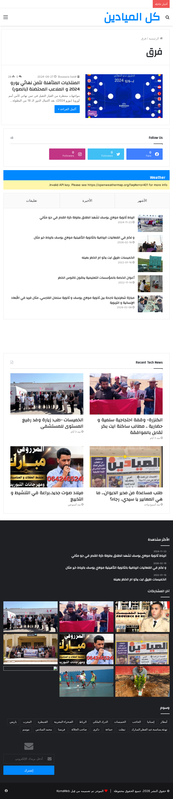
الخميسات (120, 721)
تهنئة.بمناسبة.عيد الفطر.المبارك (149, 729)
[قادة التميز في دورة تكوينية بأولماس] (30, 649)
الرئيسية (154, 38)
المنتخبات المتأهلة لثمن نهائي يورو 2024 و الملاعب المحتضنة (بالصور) (45, 86)
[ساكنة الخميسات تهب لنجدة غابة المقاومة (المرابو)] (142, 681)
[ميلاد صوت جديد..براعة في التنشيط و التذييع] (46, 466)
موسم (26, 729)
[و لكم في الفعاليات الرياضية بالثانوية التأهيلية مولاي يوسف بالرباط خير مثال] (150, 243)
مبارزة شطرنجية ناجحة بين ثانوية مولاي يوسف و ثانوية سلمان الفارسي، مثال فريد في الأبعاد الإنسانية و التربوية (72, 300)
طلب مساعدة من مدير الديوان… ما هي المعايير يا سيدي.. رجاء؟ (129, 496)
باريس (13, 721)
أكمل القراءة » (67, 109)
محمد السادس (44, 729)
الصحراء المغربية (63, 721)
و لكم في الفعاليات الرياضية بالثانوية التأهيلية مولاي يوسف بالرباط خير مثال (84, 238)
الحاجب (136, 721)
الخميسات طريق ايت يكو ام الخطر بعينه (108, 258)
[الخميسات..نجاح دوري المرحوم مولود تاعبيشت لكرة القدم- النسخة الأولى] (86, 681)
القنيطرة (43, 721)
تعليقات (31, 200)
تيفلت (122, 729)
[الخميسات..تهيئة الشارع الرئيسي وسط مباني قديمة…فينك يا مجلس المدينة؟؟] (30, 681)
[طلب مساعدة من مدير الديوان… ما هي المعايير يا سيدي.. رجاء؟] (126, 466)
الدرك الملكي (100, 721)
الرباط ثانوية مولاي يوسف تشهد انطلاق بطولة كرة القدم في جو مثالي (87, 217)
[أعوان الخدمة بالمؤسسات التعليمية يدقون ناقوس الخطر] (150, 283)
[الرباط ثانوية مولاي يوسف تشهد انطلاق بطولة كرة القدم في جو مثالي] (150, 223)
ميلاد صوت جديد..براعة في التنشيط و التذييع (47, 496)
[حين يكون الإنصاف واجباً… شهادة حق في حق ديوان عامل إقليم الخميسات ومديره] (142, 616)
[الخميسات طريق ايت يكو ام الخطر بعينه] (150, 263)
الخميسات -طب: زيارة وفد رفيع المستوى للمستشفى (52, 423)
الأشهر (142, 200)
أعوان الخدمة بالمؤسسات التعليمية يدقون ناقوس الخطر (96, 278)
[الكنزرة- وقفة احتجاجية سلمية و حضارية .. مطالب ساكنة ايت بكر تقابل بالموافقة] (126, 394)
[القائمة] (5, 19)
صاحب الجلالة (79, 729)
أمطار (164, 721)
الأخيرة (87, 200)
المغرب (27, 721)
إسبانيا (150, 721)
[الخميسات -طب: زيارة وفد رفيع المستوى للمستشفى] (46, 394)
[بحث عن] (167, 19)
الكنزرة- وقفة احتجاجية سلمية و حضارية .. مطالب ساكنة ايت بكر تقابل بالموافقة (130, 426)
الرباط (82, 721)
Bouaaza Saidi (67, 76)
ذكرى (96, 729)
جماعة (108, 729)
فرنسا (61, 729)
